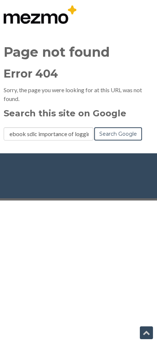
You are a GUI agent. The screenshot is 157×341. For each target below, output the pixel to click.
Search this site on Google (65, 113)
